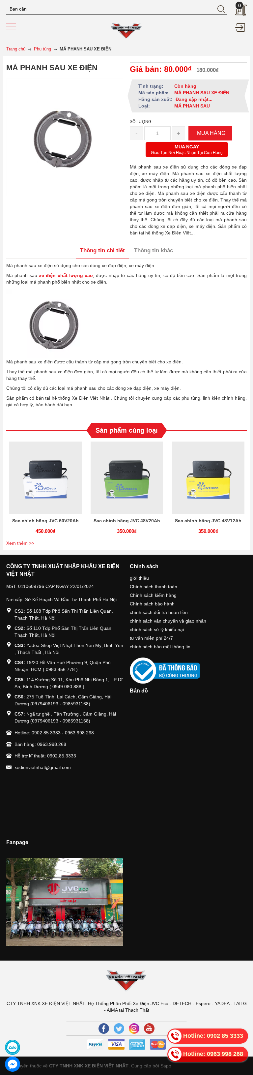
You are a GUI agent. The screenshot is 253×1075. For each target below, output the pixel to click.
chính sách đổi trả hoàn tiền (159, 612)
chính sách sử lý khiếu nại (157, 629)
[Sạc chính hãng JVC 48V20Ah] (127, 478)
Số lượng (140, 121)
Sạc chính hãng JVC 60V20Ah (45, 520)
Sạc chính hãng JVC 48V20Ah (127, 520)
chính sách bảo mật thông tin (160, 646)
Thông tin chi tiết (102, 250)
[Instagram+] (134, 1028)
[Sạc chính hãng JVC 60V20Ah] (45, 478)
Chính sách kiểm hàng (153, 595)
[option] (45, 490)
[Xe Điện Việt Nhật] (126, 30)
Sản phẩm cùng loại (127, 430)
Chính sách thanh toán (153, 586)
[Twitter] (119, 1028)
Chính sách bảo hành (152, 603)
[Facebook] (103, 1028)
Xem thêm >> (20, 543)
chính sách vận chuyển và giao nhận (168, 621)
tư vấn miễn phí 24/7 (151, 638)
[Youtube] (149, 1028)
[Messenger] (12, 1064)
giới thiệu (139, 578)
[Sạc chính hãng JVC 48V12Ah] (208, 478)
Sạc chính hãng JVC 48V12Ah (208, 520)
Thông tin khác (153, 250)
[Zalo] (12, 1047)
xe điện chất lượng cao (66, 275)
